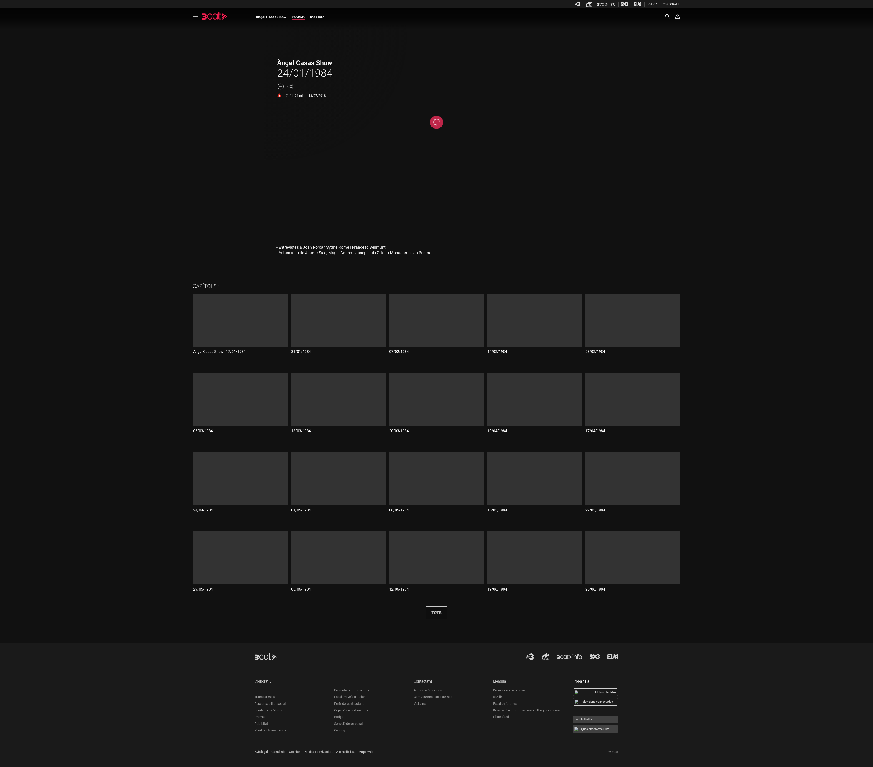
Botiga (652, 4)
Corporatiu (671, 4)
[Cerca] (670, 16)
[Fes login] (677, 16)
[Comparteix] (290, 86)
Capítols (205, 286)
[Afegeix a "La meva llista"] (280, 86)
